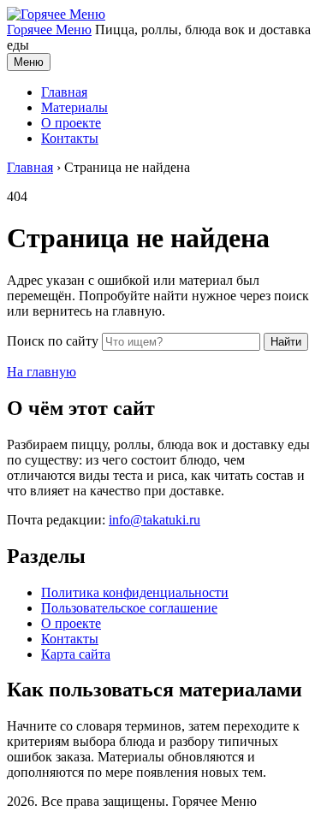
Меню (29, 62)
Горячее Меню (49, 29)
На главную (41, 371)
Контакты (69, 138)
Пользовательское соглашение (129, 608)
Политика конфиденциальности (135, 592)
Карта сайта (75, 654)
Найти (285, 341)
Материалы (74, 107)
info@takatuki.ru (154, 519)
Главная (64, 92)
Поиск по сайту (52, 341)
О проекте (71, 122)
